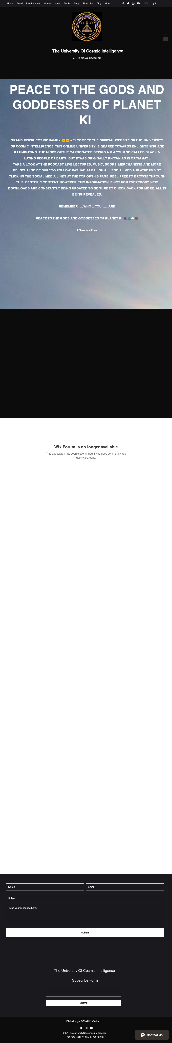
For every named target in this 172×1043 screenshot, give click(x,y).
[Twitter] (128, 3)
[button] (165, 37)
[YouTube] (138, 3)
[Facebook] (123, 3)
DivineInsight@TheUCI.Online (82, 1021)
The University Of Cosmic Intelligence (88, 51)
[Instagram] (133, 3)
